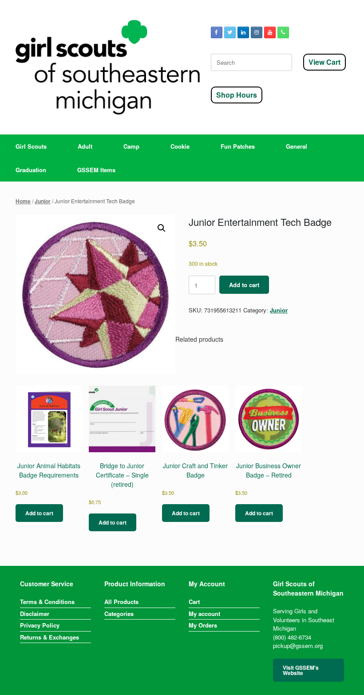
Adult (85, 146)
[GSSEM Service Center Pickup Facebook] (216, 32)
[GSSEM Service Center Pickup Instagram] (256, 32)
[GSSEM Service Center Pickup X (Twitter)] (230, 32)
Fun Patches (238, 146)
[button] (162, 228)
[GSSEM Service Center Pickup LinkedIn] (243, 32)
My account (204, 613)
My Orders (203, 625)
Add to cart (244, 284)
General (296, 146)
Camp (131, 146)
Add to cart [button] (39, 513)
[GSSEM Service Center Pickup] (108, 67)
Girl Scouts (31, 146)
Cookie (180, 146)
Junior (43, 201)
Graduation (31, 170)
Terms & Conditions (47, 601)
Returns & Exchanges (49, 637)
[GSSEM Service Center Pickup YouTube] (270, 32)
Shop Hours (236, 95)
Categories (119, 613)
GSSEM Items (96, 170)
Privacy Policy (39, 625)
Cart (194, 601)
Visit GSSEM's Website (301, 670)
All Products (121, 601)
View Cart (324, 62)
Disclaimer (34, 613)
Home (23, 201)
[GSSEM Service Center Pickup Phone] (283, 32)
